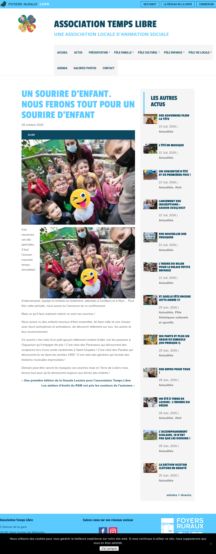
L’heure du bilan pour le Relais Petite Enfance (174, 267)
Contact (109, 68)
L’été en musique (171, 145)
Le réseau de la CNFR (178, 4)
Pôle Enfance (173, 52)
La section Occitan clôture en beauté (173, 466)
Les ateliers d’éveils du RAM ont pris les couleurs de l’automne (86, 385)
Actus (78, 52)
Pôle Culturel (148, 52)
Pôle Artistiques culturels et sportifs (173, 317)
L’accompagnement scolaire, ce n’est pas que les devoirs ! (174, 435)
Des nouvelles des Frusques (172, 235)
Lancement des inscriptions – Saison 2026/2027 (172, 204)
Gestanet (150, 4)
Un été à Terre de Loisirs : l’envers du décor (174, 402)
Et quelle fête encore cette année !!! (175, 298)
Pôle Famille (123, 52)
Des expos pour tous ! (174, 371)
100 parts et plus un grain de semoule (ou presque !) (174, 339)
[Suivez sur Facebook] (103, 531)
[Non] (211, 544)
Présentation (98, 52)
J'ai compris (109, 548)
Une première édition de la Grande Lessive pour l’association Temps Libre (77, 380)
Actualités (166, 131)
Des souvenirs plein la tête (174, 117)
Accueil (62, 52)
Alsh (31, 134)
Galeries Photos (85, 68)
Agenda (62, 68)
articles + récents (179, 495)
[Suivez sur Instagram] (113, 531)
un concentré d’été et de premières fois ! (175, 173)
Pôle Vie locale (199, 52)
